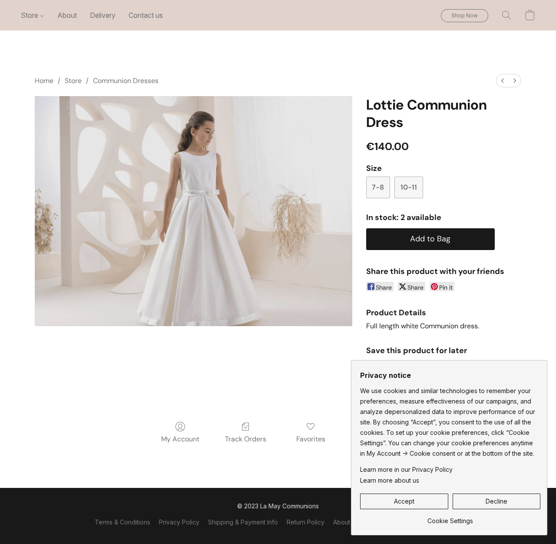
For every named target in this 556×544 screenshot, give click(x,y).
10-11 (408, 187)
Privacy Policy (179, 522)
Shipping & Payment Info (243, 522)
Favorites (310, 439)
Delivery (103, 15)
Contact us (146, 15)
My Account (180, 439)
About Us (346, 522)
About (67, 15)
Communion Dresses (126, 80)
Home (44, 80)
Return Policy (305, 522)
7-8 (378, 187)
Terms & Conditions (122, 522)
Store (30, 15)
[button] (464, 15)
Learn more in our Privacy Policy (406, 469)
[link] (450, 517)
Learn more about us (389, 480)
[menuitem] (502, 80)
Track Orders (245, 439)
